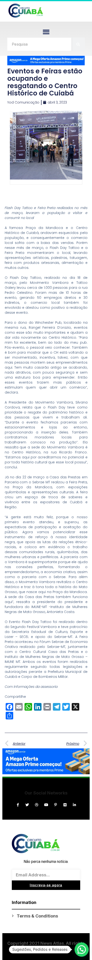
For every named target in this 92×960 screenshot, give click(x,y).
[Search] (78, 44)
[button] (46, 32)
